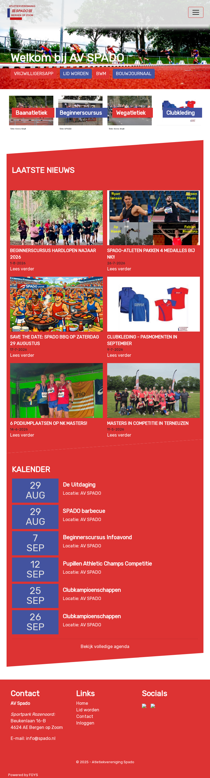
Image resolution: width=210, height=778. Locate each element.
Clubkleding (181, 112)
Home (82, 703)
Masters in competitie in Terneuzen (148, 423)
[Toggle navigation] (195, 12)
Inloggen (85, 723)
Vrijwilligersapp (33, 73)
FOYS (33, 775)
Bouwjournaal (133, 73)
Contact (84, 716)
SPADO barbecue (84, 511)
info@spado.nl (41, 738)
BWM (101, 73)
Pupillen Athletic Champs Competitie (107, 563)
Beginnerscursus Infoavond (97, 537)
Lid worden (76, 73)
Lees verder (22, 268)
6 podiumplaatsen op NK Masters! (48, 423)
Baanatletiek (31, 112)
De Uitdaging (79, 484)
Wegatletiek (131, 112)
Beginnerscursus (81, 112)
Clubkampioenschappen (92, 590)
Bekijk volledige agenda (105, 646)
